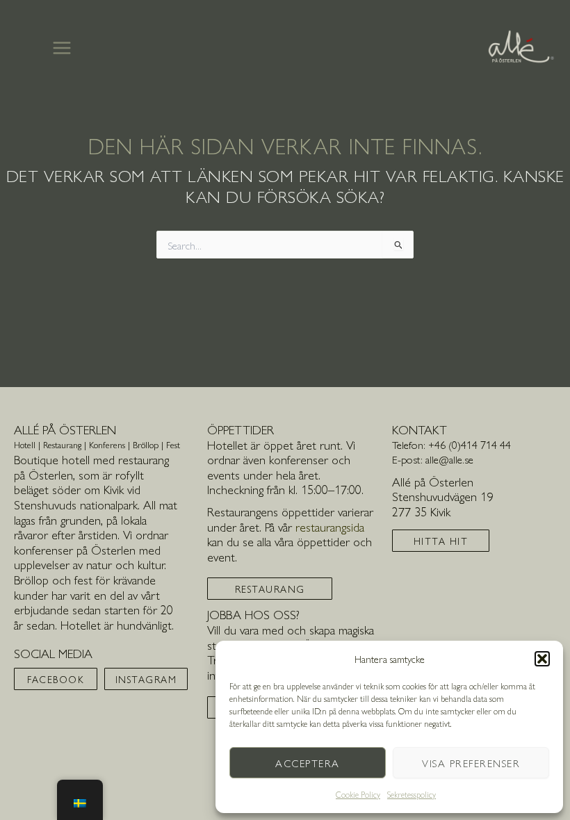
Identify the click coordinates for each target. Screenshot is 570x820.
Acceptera (307, 762)
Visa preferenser (471, 762)
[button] (542, 659)
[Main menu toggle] (61, 47)
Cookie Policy (358, 794)
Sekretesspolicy (411, 794)
